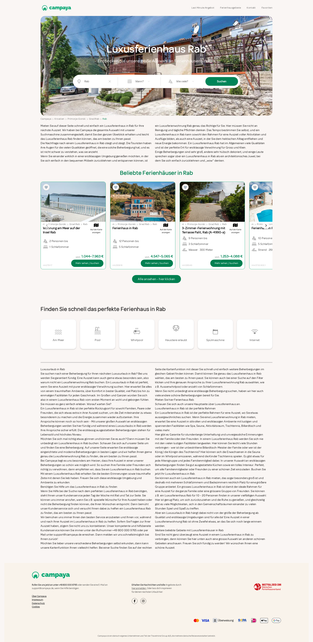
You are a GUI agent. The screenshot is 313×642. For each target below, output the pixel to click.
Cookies (36, 606)
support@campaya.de (43, 588)
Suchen (221, 81)
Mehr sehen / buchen (87, 263)
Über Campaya (39, 596)
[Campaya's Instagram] (143, 601)
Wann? (139, 81)
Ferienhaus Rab (184, 400)
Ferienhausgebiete (230, 7)
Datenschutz (38, 603)
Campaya (46, 118)
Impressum (37, 599)
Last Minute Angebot (202, 7)
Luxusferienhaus (225, 404)
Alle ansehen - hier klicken (156, 279)
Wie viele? (182, 81)
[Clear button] (110, 81)
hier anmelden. (139, 588)
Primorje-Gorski (76, 118)
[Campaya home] (56, 7)
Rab (105, 118)
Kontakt (251, 7)
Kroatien (59, 118)
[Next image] (266, 225)
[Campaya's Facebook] (134, 601)
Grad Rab (94, 118)
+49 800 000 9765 (68, 584)
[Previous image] (47, 225)
